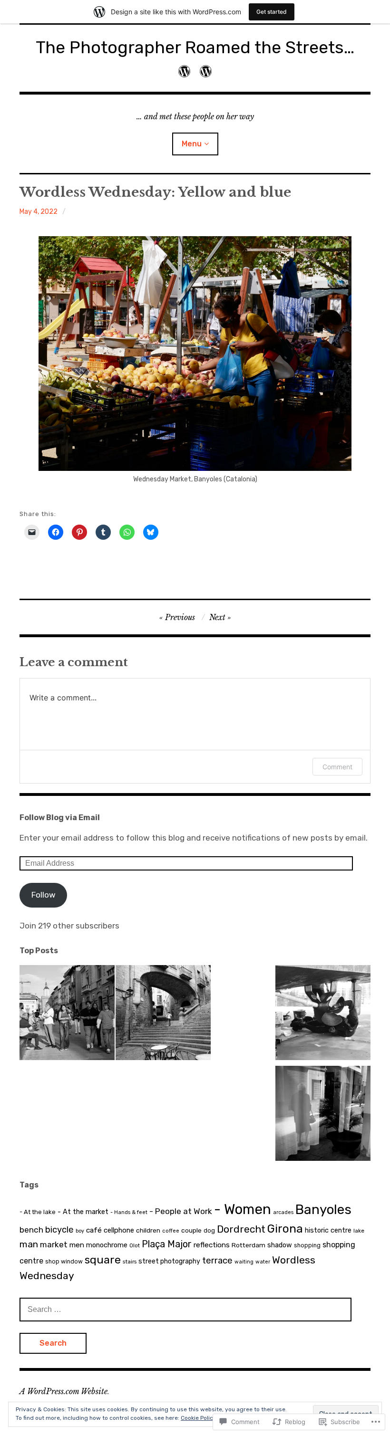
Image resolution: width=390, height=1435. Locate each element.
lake (358, 1230)
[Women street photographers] (206, 71)
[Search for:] (185, 1309)
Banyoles (323, 1209)
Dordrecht (241, 1229)
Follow (43, 894)
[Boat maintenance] (322, 1014)
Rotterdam (248, 1245)
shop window (64, 1261)
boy (80, 1231)
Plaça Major (167, 1244)
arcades (283, 1212)
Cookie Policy (198, 1418)
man (29, 1244)
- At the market (83, 1211)
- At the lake (38, 1211)
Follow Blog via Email (60, 817)
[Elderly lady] (322, 1115)
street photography (169, 1261)
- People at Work (180, 1211)
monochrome (106, 1245)
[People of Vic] (67, 1014)
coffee (170, 1230)
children (148, 1230)
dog (209, 1230)
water (262, 1262)
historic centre (328, 1230)
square (103, 1259)
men (76, 1245)
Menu (192, 143)
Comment (337, 767)
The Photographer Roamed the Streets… (195, 47)
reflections (212, 1245)
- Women (242, 1209)
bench (31, 1229)
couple (191, 1230)
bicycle (59, 1230)
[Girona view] (163, 1014)
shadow (279, 1245)
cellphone (119, 1230)
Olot (134, 1245)
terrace (217, 1260)
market (54, 1244)
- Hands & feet (128, 1212)
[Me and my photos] (184, 71)
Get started (271, 11)
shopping (307, 1245)
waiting (244, 1262)
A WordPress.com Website (63, 1391)
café (94, 1230)
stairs (129, 1261)
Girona (285, 1228)
